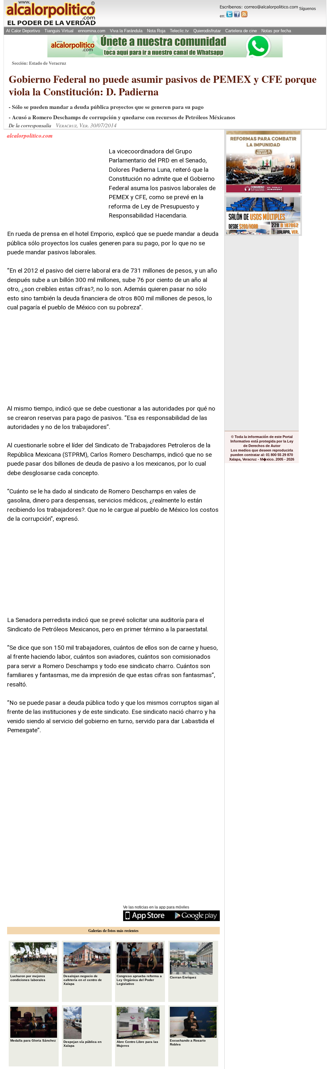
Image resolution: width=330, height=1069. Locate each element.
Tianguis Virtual (58, 30)
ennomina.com (91, 30)
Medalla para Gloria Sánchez (33, 1040)
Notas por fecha (276, 30)
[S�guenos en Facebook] (237, 14)
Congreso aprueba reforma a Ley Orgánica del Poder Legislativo (139, 980)
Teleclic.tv (179, 30)
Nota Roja (156, 30)
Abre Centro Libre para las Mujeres (137, 1043)
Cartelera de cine (241, 30)
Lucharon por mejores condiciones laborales (27, 978)
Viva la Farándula (126, 30)
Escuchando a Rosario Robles (188, 1042)
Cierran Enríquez (183, 977)
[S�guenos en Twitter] (229, 14)
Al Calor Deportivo (23, 30)
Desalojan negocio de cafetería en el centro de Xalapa (82, 980)
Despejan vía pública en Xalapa (82, 1043)
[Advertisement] (55, 187)
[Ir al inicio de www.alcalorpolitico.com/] (50, 24)
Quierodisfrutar (207, 30)
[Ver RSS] (244, 14)
